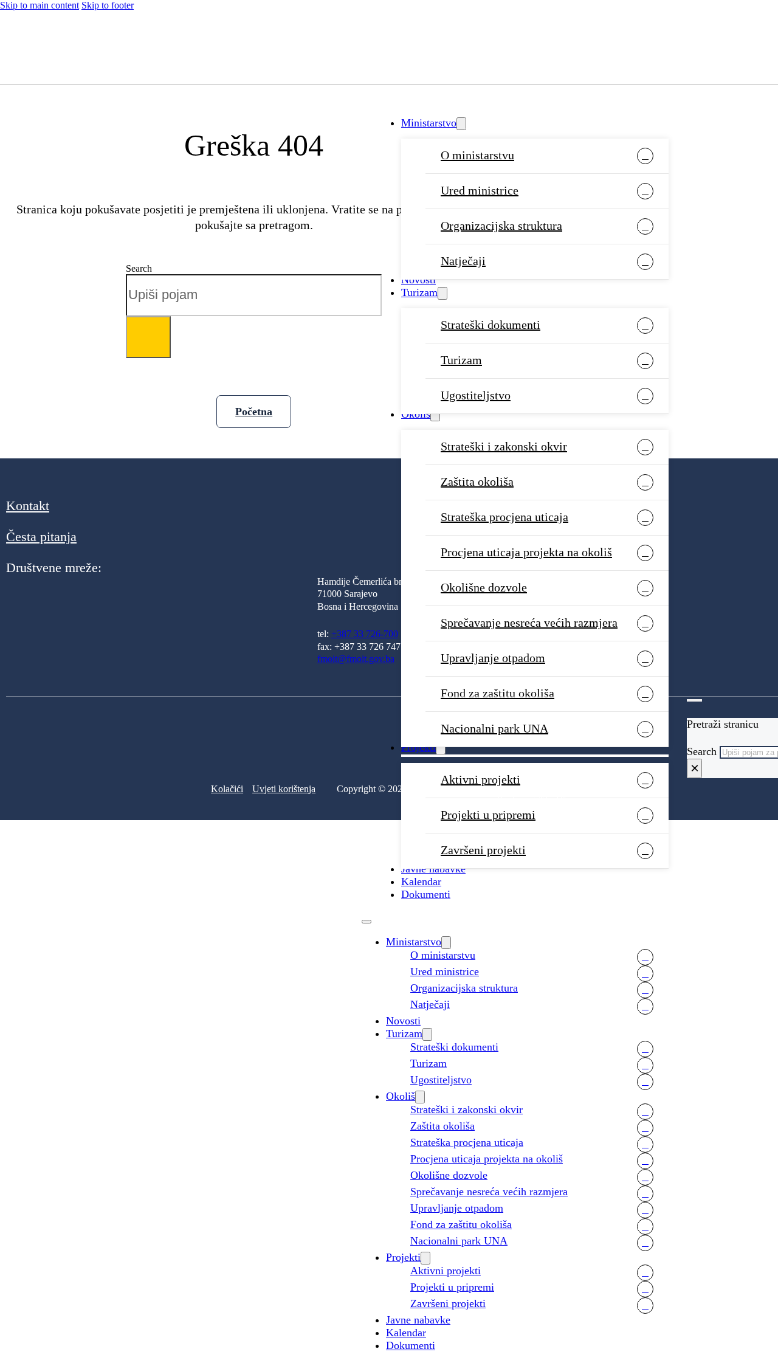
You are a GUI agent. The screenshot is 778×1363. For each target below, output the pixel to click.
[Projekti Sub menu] (425, 1258)
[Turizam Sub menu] (442, 293)
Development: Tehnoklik (532, 800)
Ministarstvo (428, 123)
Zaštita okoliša (477, 481)
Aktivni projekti (445, 1271)
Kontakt (27, 505)
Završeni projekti (483, 850)
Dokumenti (425, 894)
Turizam (419, 292)
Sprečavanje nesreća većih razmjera (529, 622)
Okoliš (415, 414)
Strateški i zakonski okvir (504, 446)
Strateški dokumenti (490, 324)
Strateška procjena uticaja (504, 516)
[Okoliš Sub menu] (435, 415)
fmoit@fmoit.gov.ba (355, 659)
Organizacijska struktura (501, 225)
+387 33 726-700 (364, 634)
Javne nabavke (433, 869)
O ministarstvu (477, 155)
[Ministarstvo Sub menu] (461, 123)
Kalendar (421, 881)
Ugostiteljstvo (476, 395)
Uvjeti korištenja (283, 789)
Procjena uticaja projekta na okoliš (526, 552)
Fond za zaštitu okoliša (497, 693)
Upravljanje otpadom (493, 657)
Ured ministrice (479, 190)
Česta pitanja (41, 536)
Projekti (403, 1257)
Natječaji (463, 260)
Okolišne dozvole (484, 587)
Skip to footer (107, 5)
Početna (253, 411)
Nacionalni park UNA (459, 1241)
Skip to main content (39, 5)
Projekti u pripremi (488, 814)
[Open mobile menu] (366, 921)
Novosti (418, 280)
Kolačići (227, 789)
